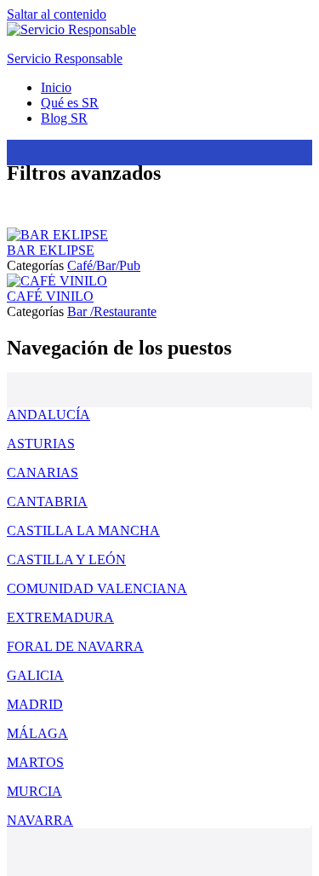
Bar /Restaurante (112, 311)
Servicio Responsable (64, 58)
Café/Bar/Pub (103, 265)
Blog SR (64, 118)
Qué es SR (70, 102)
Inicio (56, 87)
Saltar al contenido (56, 14)
